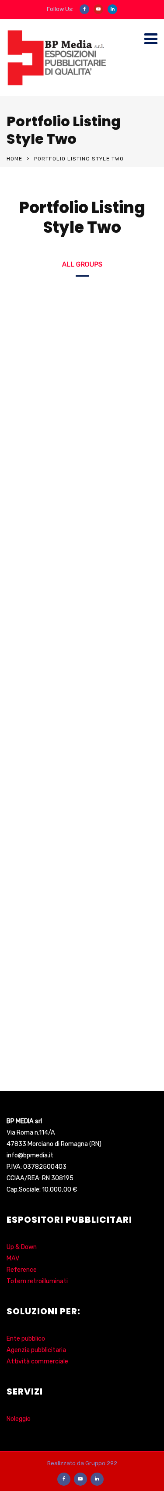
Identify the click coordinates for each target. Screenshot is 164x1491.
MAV (13, 1258)
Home (14, 159)
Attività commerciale (37, 1361)
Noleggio (19, 1419)
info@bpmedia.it (30, 1155)
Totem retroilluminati (37, 1281)
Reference (22, 1270)
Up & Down (22, 1247)
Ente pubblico (26, 1338)
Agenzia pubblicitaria (36, 1350)
